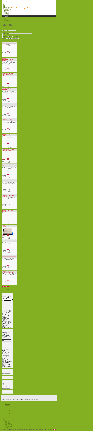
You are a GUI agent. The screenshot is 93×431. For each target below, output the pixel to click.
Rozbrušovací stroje (6, 8)
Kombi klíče (5, 1)
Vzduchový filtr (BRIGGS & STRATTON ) (6, 303)
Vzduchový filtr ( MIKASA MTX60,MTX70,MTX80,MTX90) (8, 180)
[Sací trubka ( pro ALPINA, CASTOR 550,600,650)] (7, 325)
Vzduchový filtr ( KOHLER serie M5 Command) (8, 226)
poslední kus (5, 36)
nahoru (3, 291)
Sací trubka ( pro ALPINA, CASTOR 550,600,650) (7, 322)
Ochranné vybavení (6, 4)
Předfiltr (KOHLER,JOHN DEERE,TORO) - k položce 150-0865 (8, 89)
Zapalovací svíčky (6, 14)
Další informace (50, 429)
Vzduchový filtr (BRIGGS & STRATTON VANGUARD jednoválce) (9, 120)
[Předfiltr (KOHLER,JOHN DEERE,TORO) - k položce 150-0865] (9, 92)
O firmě (6, 425)
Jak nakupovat (7, 423)
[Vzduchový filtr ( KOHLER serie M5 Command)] (7, 232)
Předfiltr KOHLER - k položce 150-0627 (9, 43)
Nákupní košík (5, 16)
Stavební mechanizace (7, 9)
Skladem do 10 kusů (16, 36)
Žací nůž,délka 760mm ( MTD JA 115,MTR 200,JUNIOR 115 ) (6, 297)
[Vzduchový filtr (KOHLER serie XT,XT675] (9, 107)
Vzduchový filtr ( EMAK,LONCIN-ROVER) (8, 165)
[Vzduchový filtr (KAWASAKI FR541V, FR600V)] (9, 259)
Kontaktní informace (8, 426)
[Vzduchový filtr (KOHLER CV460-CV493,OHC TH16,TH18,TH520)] (9, 274)
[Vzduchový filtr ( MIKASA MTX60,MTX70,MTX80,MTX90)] (9, 183)
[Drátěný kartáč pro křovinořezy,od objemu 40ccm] (7, 337)
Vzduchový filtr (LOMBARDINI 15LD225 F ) (8, 196)
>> (11, 40)
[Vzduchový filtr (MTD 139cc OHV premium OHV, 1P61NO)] (9, 153)
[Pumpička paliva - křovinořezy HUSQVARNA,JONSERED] (7, 364)
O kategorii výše (5, 30)
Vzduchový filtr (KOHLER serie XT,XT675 (7, 104)
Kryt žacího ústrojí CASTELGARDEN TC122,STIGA (5, 353)
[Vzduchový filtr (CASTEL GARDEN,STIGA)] (9, 137)
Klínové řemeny (6, 0)
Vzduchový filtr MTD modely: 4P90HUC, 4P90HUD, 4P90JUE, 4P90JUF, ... (8, 74)
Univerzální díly (6, 10)
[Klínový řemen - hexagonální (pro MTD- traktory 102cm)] (7, 319)
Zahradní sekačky (6, 12)
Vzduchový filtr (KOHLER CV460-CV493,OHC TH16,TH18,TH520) (8, 272)
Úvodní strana (5, 15)
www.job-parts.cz (9, 399)
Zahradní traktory (6, 13)
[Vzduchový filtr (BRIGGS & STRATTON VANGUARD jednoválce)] (9, 122)
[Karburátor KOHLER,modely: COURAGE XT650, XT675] (7, 350)
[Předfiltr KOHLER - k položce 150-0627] (9, 45)
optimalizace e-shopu (30, 399)
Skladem (10, 36)
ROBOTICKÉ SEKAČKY (8, 7)
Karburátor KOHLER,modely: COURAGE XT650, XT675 (6, 345)
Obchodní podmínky (8, 424)
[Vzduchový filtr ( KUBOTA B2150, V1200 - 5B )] (9, 213)
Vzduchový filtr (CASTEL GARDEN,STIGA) (6, 135)
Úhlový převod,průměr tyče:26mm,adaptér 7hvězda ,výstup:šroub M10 (7, 308)
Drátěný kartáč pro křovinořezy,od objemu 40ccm (6, 333)
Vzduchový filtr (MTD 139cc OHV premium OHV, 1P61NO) (8, 150)
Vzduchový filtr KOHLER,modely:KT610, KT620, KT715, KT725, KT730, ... (8, 59)
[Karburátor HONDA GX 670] (7, 342)
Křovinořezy (5, 3)
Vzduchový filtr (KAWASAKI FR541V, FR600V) (9, 257)
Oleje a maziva (5, 5)
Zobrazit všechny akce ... (6, 327)
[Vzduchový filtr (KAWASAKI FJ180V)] (9, 243)
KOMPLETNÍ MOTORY (7, 2)
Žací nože (4, 11)
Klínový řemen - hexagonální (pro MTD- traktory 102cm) (6, 315)
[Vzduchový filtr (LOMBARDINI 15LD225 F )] (9, 198)
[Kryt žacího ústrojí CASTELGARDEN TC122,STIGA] (7, 357)
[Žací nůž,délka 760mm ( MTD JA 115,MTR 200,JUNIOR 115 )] (7, 301)
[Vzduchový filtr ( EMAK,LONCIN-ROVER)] (9, 168)
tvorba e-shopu (23, 399)
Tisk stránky (7, 291)
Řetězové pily (5, 6)
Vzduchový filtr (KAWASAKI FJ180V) (9, 240)
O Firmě (5, 397)
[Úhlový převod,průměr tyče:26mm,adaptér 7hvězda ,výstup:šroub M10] (7, 312)
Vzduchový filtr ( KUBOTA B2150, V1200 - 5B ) (8, 211)
